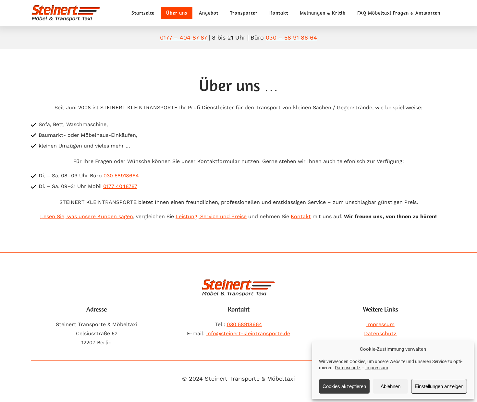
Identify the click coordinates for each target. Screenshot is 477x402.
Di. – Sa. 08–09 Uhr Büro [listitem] (89, 175)
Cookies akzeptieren (344, 386)
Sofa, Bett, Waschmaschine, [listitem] (73, 124)
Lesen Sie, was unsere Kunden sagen (86, 216)
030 (244, 324)
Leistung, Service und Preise (211, 216)
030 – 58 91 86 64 (291, 37)
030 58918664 (121, 175)
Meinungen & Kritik (323, 13)
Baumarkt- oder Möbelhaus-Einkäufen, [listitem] (88, 135)
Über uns (176, 13)
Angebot (208, 13)
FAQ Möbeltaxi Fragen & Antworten (398, 13)
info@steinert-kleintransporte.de (248, 333)
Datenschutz (348, 367)
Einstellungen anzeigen (439, 386)
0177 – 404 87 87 (183, 37)
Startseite (142, 13)
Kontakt (278, 13)
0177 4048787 (120, 186)
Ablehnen (390, 386)
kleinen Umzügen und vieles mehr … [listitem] (84, 146)
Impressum (376, 367)
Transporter (244, 13)
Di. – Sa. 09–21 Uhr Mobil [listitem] (88, 186)
